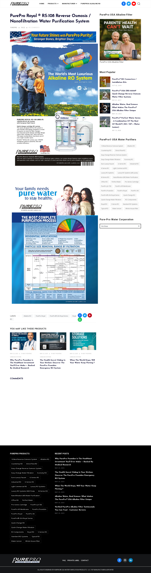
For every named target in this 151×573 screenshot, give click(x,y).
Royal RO (104, 204)
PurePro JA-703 (106, 186)
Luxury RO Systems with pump (128, 173)
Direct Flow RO (120, 150)
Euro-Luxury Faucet (107, 164)
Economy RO (128, 159)
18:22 (23, 27)
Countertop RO (106, 150)
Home (41, 3)
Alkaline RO (27, 316)
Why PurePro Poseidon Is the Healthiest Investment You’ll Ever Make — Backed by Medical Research (74, 462)
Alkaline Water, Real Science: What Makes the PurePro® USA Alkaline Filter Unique (125, 107)
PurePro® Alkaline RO (90, 3)
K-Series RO (105, 168)
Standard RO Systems (130, 204)
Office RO (104, 182)
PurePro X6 (134, 191)
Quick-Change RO (129, 195)
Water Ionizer (116, 209)
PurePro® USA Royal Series (59, 316)
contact (85, 560)
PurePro (13, 27)
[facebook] (119, 560)
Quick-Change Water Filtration (111, 200)
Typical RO (104, 209)
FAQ (64, 560)
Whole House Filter (132, 209)
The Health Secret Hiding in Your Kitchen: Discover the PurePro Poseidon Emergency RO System (74, 475)
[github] (125, 560)
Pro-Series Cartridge (131, 182)
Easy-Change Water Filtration (110, 159)
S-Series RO (115, 204)
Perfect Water (116, 182)
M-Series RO (105, 177)
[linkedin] (131, 560)
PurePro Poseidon (107, 191)
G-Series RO (122, 164)
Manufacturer (68, 3)
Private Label (73, 560)
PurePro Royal (40, 316)
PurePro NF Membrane (123, 186)
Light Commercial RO (120, 168)
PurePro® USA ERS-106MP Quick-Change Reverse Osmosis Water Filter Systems (126, 94)
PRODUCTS (52, 3)
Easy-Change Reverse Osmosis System (114, 155)
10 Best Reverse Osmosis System (112, 146)
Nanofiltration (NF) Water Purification (125, 177)
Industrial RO (134, 164)
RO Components (130, 200)
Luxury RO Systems (107, 173)
